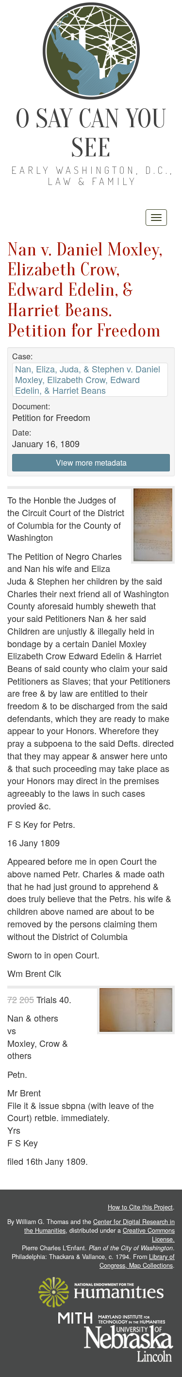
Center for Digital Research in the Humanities (99, 1226)
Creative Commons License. (149, 1234)
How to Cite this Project (140, 1207)
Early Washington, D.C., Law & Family (92, 175)
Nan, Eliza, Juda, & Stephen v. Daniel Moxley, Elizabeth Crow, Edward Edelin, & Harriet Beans (87, 379)
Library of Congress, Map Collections (137, 1261)
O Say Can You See (91, 133)
